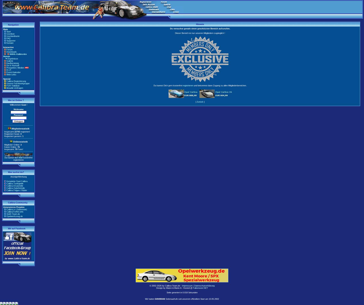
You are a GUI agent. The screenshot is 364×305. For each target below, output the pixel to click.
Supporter (11, 41)
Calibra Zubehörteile (15, 188)
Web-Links (11, 74)
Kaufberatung (12, 63)
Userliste (10, 34)
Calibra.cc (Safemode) (16, 209)
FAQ (8, 38)
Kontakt (9, 43)
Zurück (200, 102)
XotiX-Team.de (13, 214)
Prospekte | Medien (15, 68)
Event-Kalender (13, 72)
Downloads (11, 52)
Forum (9, 49)
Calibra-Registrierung (16, 81)
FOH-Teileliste (13, 86)
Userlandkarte (13, 36)
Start (8, 31)
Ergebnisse (13, 59)
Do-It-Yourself (12, 65)
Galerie (9, 61)
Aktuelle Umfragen (14, 88)
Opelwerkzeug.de (14, 216)
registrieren (188, 85)
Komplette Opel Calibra (16, 181)
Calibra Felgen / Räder (16, 190)
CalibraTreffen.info (14, 212)
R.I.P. (8, 70)
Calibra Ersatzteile (14, 186)
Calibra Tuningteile (14, 183)
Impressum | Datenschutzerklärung (198, 286)
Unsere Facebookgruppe (18, 83)
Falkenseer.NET (200, 288)
